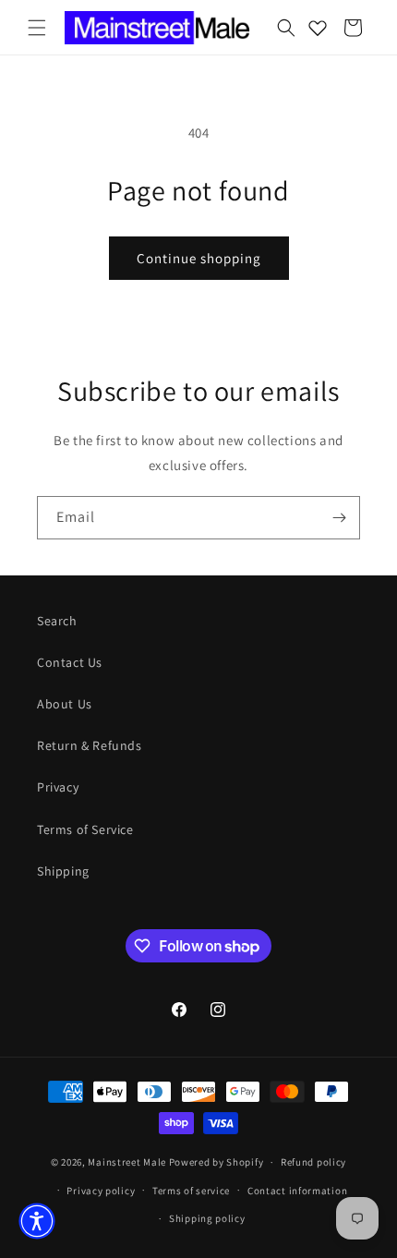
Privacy (57, 787)
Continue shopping (199, 258)
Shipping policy (207, 1218)
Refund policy (313, 1161)
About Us (64, 704)
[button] (37, 27)
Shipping (63, 871)
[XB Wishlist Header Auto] (318, 27)
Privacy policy (100, 1190)
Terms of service (191, 1190)
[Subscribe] (339, 517)
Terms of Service (85, 829)
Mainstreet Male (127, 1161)
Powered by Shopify (216, 1161)
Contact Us (69, 662)
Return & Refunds (89, 745)
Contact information (297, 1190)
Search (57, 620)
